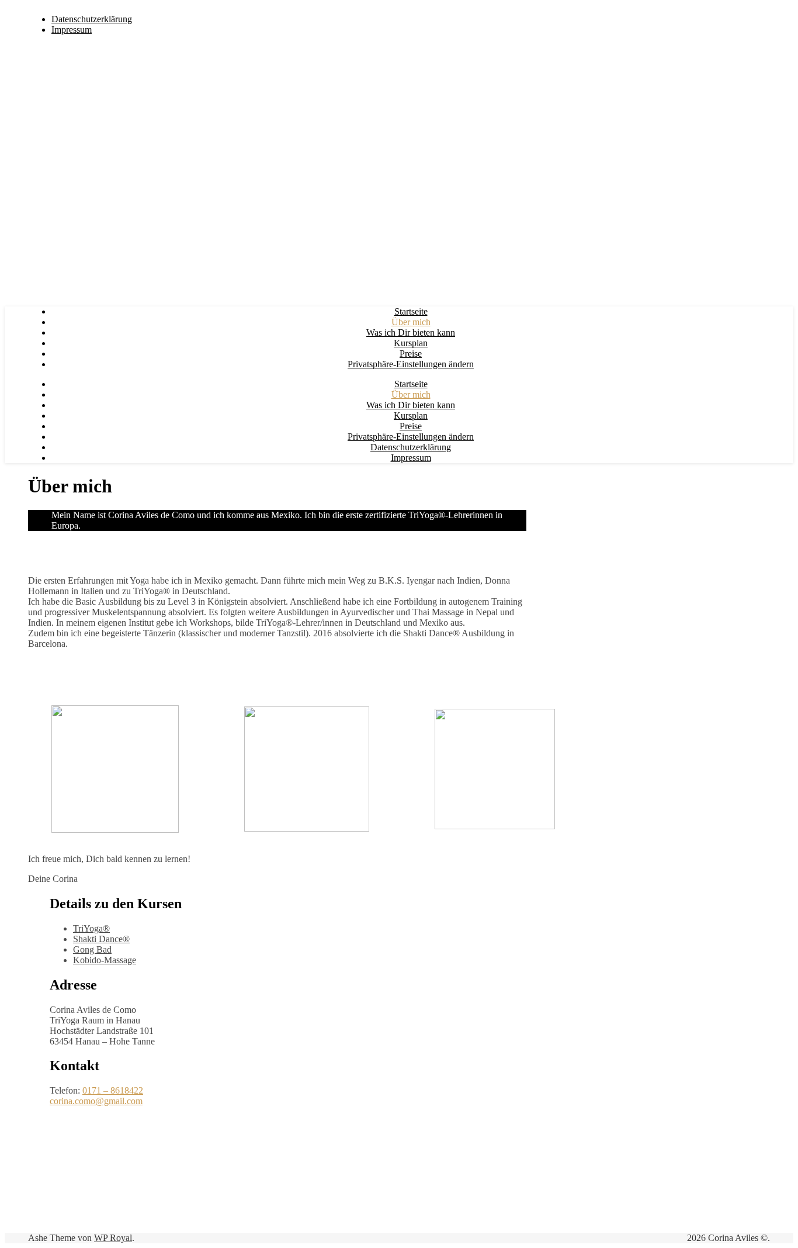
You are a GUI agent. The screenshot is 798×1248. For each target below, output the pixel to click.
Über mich (411, 322)
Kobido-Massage (104, 960)
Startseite (411, 311)
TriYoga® (91, 928)
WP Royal (113, 1238)
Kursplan (411, 343)
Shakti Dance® (101, 939)
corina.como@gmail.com (96, 1101)
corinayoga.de (158, 10)
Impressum (71, 30)
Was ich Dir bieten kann (410, 332)
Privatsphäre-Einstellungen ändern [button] (411, 364)
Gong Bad (92, 949)
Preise (411, 353)
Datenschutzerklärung (91, 19)
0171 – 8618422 (112, 1090)
